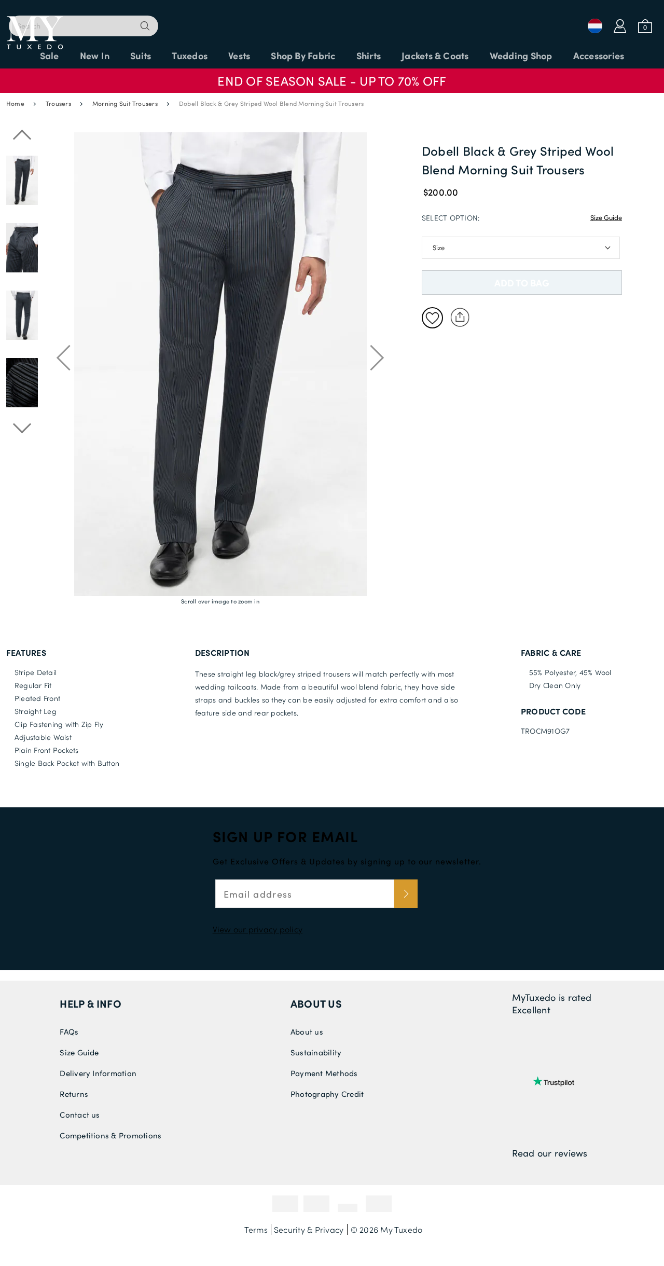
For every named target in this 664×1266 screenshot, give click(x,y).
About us (316, 1003)
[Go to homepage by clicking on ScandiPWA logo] (332, 21)
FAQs (69, 1031)
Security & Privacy (308, 1229)
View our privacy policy (258, 929)
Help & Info (90, 1003)
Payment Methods (324, 1073)
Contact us (80, 1114)
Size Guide (606, 217)
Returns (74, 1094)
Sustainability (315, 1052)
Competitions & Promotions (110, 1135)
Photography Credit (327, 1094)
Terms (256, 1229)
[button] (332, 75)
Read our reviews (550, 1153)
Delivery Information (98, 1073)
